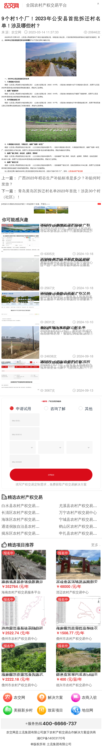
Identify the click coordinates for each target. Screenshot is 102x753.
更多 (96, 544)
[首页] (11, 5)
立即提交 (51, 475)
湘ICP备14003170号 (51, 738)
